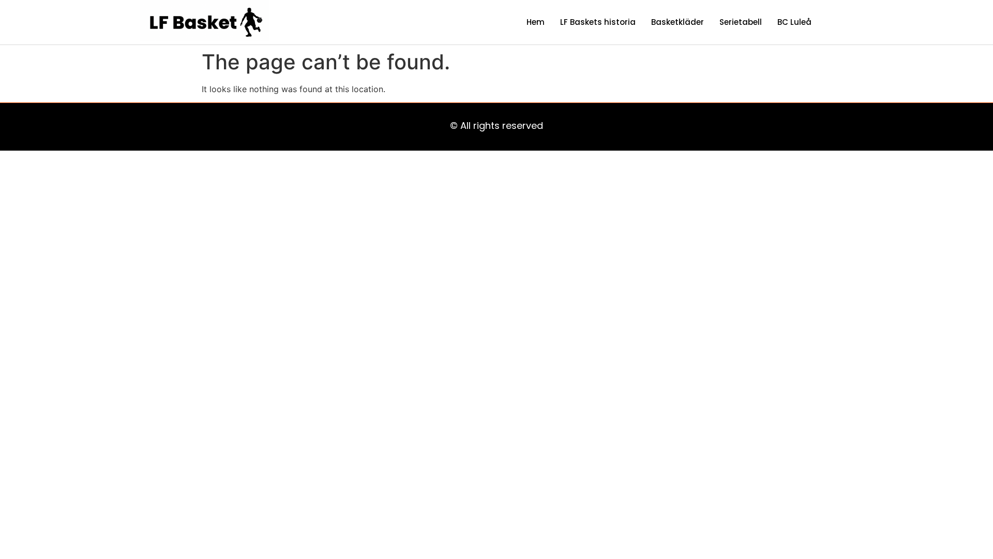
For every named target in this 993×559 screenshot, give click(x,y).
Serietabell (740, 22)
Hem (535, 22)
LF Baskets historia (598, 22)
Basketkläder (677, 22)
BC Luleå (794, 22)
